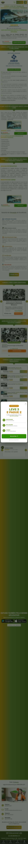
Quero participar (13, 436)
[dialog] (14, 422)
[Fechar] (26, 404)
